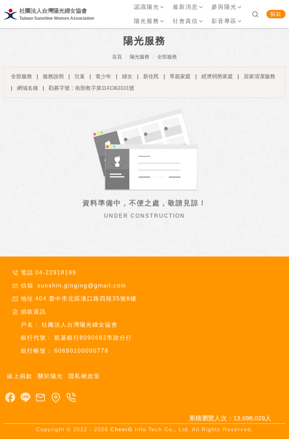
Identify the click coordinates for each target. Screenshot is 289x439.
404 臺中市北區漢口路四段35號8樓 (86, 299)
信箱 (27, 286)
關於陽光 (50, 376)
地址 (27, 299)
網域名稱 (27, 88)
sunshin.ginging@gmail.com (80, 286)
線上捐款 (19, 376)
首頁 (117, 57)
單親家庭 (180, 76)
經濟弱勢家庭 (217, 76)
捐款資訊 (33, 312)
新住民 (151, 76)
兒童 (79, 76)
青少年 (103, 76)
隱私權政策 (84, 376)
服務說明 (53, 76)
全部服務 (167, 57)
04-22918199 (55, 273)
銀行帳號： (37, 351)
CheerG (121, 429)
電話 (27, 273)
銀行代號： (37, 338)
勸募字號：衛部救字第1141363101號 (91, 88)
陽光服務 (139, 57)
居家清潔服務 (259, 76)
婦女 (127, 76)
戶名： (30, 325)
